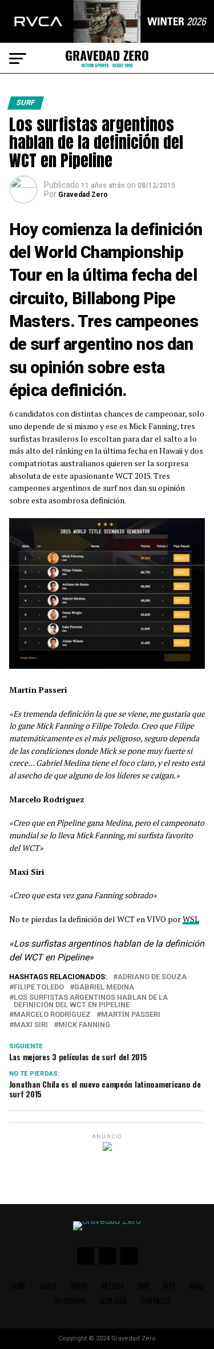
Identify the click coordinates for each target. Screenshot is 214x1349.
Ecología (113, 1300)
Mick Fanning (84, 1025)
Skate (47, 1286)
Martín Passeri (130, 1015)
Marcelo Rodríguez (52, 1015)
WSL (191, 919)
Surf (18, 1286)
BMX (144, 1286)
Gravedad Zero (83, 195)
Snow (78, 1286)
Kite (169, 1286)
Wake (196, 1286)
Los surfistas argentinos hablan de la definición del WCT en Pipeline (91, 1001)
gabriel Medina (104, 987)
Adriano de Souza (152, 977)
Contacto (155, 1300)
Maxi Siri (31, 1025)
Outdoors (70, 1300)
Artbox (112, 1286)
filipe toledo (39, 987)
